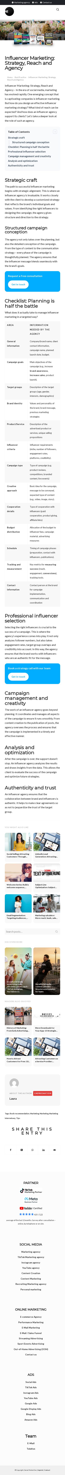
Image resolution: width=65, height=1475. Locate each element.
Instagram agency (31, 1262)
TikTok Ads (31, 1387)
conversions (49, 573)
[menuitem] (21, 2)
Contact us (47, 2)
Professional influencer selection (27, 151)
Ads (36, 2)
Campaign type (15, 465)
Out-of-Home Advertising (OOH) (31, 1349)
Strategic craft (16, 137)
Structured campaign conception (30, 142)
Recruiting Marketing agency (31, 1284)
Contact (47, 1470)
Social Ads (31, 1382)
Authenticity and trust (21, 165)
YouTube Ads (31, 1398)
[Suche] (57, 9)
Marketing (34, 1113)
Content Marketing (31, 1278)
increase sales (37, 375)
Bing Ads (31, 1414)
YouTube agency (31, 1268)
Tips (18, 1118)
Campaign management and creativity (29, 156)
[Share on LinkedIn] (43, 1150)
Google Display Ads (31, 1409)
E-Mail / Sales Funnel (31, 1333)
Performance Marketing (31, 1322)
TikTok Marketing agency (31, 1257)
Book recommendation (20, 1113)
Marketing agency (22, 2)
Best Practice (20, 77)
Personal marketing (30, 1289)
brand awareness (39, 371)
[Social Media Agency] (18, 11)
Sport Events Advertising (31, 1343)
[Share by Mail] (54, 1150)
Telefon (31, 1448)
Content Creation (31, 1273)
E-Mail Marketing (31, 1327)
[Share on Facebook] (10, 1150)
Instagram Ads (30, 1393)
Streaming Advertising (31, 1338)
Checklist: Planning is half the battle (28, 147)
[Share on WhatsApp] (32, 1150)
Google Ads (31, 1403)
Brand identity (14, 403)
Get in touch (18, 284)
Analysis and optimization (23, 160)
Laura (13, 1098)
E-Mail (30, 1443)
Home (9, 77)
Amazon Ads (30, 1419)
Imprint (40, 1470)
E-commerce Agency (31, 1317)
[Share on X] (21, 1150)
